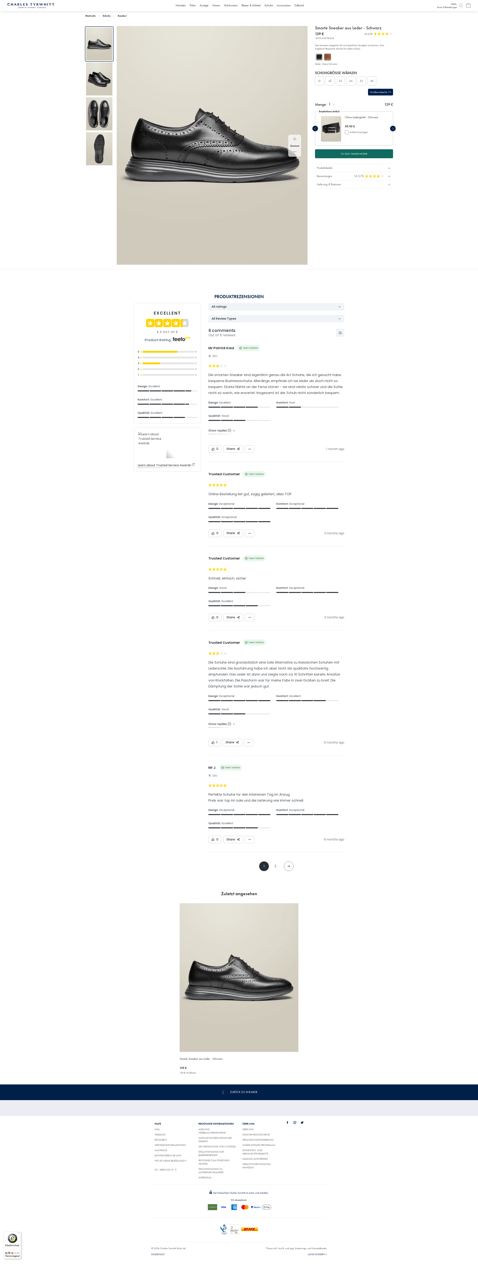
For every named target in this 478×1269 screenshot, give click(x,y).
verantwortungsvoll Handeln (256, 1165)
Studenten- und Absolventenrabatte (255, 1152)
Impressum (205, 1177)
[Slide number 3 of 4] (99, 114)
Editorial (299, 5)
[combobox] (332, 104)
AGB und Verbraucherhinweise (212, 1131)
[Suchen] (461, 5)
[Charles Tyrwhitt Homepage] (30, 5)
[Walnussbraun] (327, 57)
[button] (364, 119)
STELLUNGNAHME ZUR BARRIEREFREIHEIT (211, 1153)
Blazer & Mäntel (251, 5)
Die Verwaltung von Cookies (217, 1146)
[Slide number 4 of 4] (99, 149)
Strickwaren (231, 5)
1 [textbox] (330, 104)
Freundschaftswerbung (258, 1139)
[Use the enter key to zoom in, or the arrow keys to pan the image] (294, 139)
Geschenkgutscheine (256, 1134)
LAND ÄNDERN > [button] (317, 1254)
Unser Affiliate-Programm (258, 1145)
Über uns (248, 1129)
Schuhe (268, 5)
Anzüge (204, 5)
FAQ (157, 1129)
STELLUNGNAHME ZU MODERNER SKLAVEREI (211, 1170)
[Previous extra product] (315, 128)
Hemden (181, 5)
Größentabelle (379, 92)
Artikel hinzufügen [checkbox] (359, 132)
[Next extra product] (393, 128)
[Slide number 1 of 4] (99, 44)
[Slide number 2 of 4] (99, 79)
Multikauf (161, 1150)
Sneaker (122, 15)
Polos (193, 5)
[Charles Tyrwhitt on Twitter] (304, 1122)
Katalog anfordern (255, 1158)
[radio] (319, 80)
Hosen (216, 5)
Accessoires (284, 5)
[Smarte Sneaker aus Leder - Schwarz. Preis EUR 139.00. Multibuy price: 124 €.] (239, 977)
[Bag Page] (468, 5)
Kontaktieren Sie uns (168, 1155)
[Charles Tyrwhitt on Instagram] (297, 1122)
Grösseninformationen (170, 1145)
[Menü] (19, 1234)
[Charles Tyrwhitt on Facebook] (289, 1122)
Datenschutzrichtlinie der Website (215, 1139)
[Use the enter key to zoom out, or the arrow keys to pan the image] (294, 152)
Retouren (161, 1139)
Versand (160, 1134)
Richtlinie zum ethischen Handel (213, 1162)
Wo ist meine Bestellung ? (171, 1160)
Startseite (90, 15)
